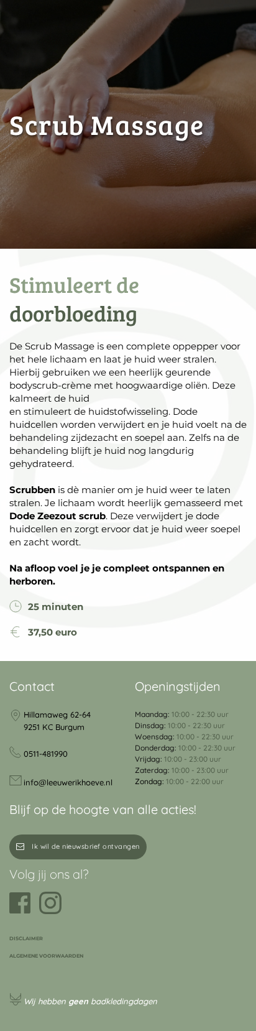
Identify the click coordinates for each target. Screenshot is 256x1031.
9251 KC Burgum (54, 727)
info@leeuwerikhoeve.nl (68, 782)
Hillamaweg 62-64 (57, 714)
